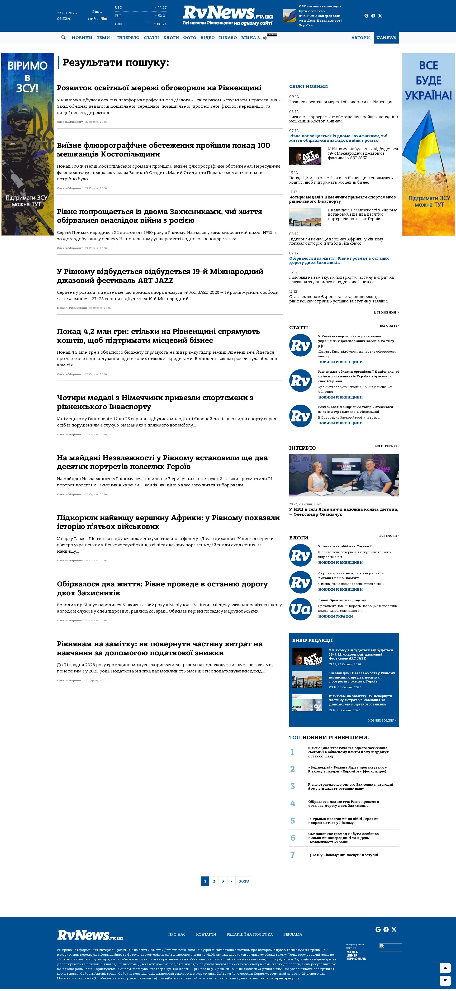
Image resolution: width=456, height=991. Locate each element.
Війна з (259, 37)
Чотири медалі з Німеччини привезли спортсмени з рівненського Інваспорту (342, 199)
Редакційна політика (250, 934)
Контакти (206, 934)
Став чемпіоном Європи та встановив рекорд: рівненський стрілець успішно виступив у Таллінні (338, 299)
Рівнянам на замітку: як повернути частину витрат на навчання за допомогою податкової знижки (341, 279)
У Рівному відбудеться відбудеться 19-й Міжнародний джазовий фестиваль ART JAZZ (363, 153)
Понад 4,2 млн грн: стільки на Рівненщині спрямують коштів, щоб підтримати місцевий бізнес (341, 180)
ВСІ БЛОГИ (389, 536)
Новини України (335, 616)
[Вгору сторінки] (445, 968)
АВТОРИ (361, 37)
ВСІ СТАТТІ (389, 326)
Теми (103, 37)
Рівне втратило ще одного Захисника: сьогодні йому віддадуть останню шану (350, 786)
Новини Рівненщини (340, 362)
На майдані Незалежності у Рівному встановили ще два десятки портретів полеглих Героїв (362, 214)
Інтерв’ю (128, 37)
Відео (208, 37)
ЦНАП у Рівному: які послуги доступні (343, 855)
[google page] (366, 16)
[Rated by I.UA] (390, 947)
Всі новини (386, 312)
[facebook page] (373, 16)
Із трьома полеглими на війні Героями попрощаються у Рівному (343, 821)
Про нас (177, 934)
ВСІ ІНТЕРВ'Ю (386, 446)
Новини (82, 37)
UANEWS (386, 37)
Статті (151, 37)
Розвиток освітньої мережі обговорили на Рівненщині (342, 102)
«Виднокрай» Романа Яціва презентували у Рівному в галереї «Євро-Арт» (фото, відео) (347, 769)
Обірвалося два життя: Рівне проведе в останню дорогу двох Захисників (339, 260)
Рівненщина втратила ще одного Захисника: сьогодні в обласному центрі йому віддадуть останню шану (349, 752)
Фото (189, 37)
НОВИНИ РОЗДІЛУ (382, 720)
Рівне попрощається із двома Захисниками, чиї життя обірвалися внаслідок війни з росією (338, 138)
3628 (244, 881)
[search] (63, 38)
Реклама (292, 934)
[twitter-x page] (380, 16)
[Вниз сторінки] (445, 981)
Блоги (171, 37)
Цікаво (228, 37)
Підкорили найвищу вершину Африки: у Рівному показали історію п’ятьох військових (336, 241)
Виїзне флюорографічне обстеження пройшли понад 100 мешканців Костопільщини (343, 119)
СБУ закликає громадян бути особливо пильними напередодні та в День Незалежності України (320, 15)
